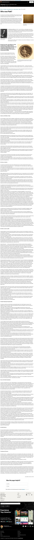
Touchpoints (23, 489)
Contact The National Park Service (5, 536)
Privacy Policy (2, 532)
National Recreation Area (8, 4)
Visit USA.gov (20, 538)
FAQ (18, 494)
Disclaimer (19, 533)
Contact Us (2, 500)
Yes (8, 483)
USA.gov (19, 536)
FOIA (1, 533)
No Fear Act (19, 532)
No (8, 486)
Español (19, 497)
